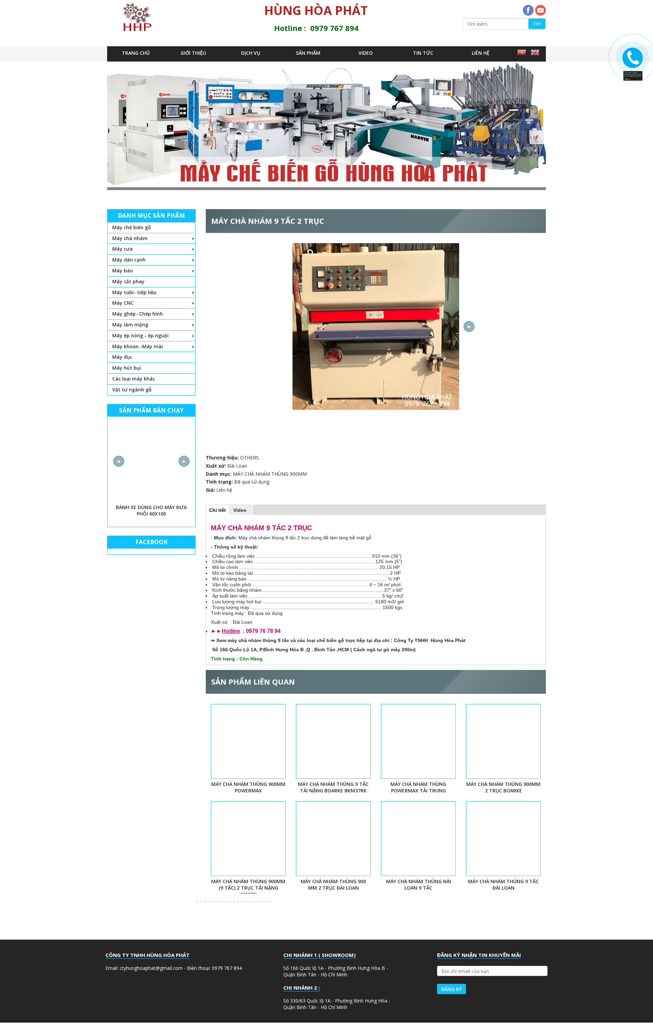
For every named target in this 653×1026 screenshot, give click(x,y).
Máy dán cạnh (129, 259)
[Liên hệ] (631, 71)
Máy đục (122, 357)
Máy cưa (122, 249)
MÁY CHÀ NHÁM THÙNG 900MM (270, 474)
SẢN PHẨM (308, 53)
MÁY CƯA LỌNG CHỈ (151, 507)
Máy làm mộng (130, 324)
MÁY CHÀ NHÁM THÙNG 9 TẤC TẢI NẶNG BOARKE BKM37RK (333, 787)
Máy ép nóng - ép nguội (140, 335)
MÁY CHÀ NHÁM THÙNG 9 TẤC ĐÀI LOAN (503, 884)
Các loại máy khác (133, 378)
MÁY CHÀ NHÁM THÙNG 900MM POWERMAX (248, 787)
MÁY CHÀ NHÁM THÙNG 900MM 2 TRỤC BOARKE (503, 787)
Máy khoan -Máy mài (137, 346)
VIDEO (365, 53)
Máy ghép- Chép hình (137, 313)
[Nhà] (139, 16)
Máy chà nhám (130, 238)
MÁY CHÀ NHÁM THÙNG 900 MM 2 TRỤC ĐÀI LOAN (333, 884)
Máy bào (122, 270)
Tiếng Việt (523, 54)
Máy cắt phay (128, 281)
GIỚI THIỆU (193, 53)
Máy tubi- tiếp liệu (134, 292)
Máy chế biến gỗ (131, 227)
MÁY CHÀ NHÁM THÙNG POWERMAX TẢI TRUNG (418, 787)
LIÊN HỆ (480, 53)
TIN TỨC (423, 53)
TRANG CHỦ (136, 53)
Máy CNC (123, 303)
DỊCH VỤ (250, 53)
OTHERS (249, 457)
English (536, 54)
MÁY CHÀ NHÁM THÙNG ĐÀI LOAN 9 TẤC (418, 884)
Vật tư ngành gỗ (132, 389)
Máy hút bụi (126, 368)
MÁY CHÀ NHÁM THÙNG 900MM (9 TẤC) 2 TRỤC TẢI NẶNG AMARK (248, 887)
